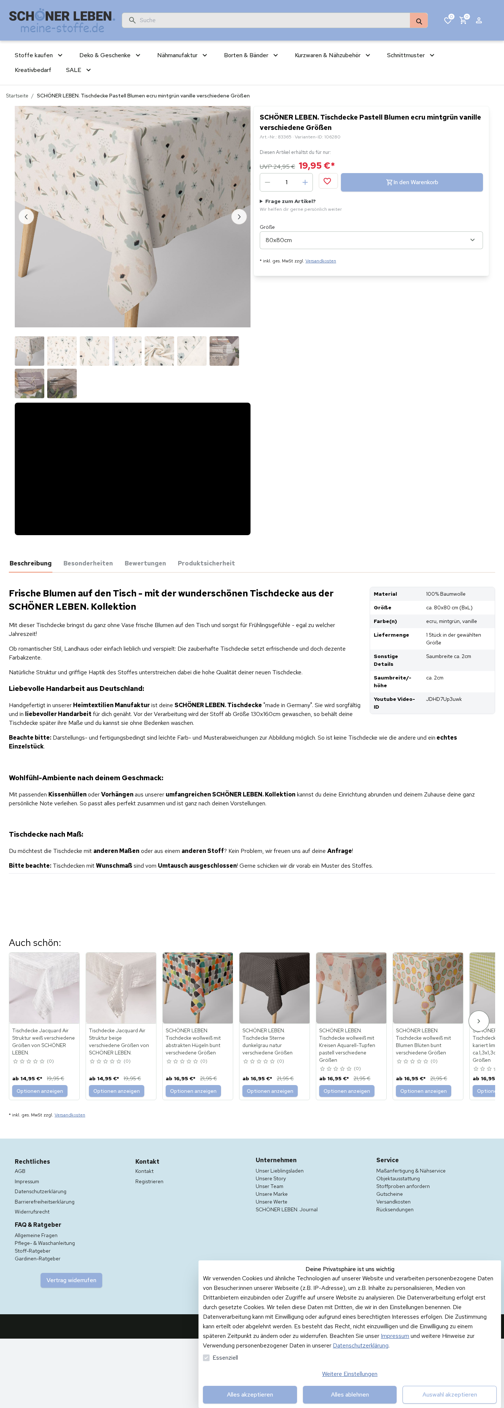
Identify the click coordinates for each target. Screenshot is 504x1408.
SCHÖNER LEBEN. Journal (287, 1183)
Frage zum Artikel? (301, 205)
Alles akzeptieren (250, 1394)
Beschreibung (31, 563)
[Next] (479, 994)
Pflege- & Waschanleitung (45, 1216)
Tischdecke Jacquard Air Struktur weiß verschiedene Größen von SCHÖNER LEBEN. (43, 1015)
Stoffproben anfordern (403, 1159)
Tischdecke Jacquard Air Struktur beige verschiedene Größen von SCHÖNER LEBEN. (119, 1015)
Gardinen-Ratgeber (38, 1232)
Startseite (17, 95)
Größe (267, 227)
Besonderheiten (88, 563)
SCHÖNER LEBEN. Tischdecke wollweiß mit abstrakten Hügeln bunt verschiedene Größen (193, 1015)
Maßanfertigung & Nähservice (411, 1144)
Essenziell (225, 1357)
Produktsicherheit (185, 563)
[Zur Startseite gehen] (62, 20)
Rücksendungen (395, 1183)
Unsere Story (271, 1152)
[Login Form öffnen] (479, 20)
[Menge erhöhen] (305, 182)
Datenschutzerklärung (361, 1345)
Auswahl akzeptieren (449, 1394)
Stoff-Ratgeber (33, 1224)
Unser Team (269, 1159)
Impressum (395, 1336)
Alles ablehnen (350, 1394)
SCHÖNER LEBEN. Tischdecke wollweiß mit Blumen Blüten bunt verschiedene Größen (423, 1015)
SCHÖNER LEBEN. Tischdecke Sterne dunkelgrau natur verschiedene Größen (267, 1015)
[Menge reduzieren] (267, 182)
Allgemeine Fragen (36, 1208)
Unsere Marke (272, 1167)
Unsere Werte (271, 1175)
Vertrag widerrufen (71, 1253)
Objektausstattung (398, 1152)
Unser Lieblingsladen (280, 1144)
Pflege (135, 563)
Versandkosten (320, 261)
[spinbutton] (286, 182)
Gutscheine (389, 1167)
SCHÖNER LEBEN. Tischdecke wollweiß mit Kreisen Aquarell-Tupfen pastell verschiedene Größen (347, 1019)
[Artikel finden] (419, 20)
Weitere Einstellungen (349, 1374)
